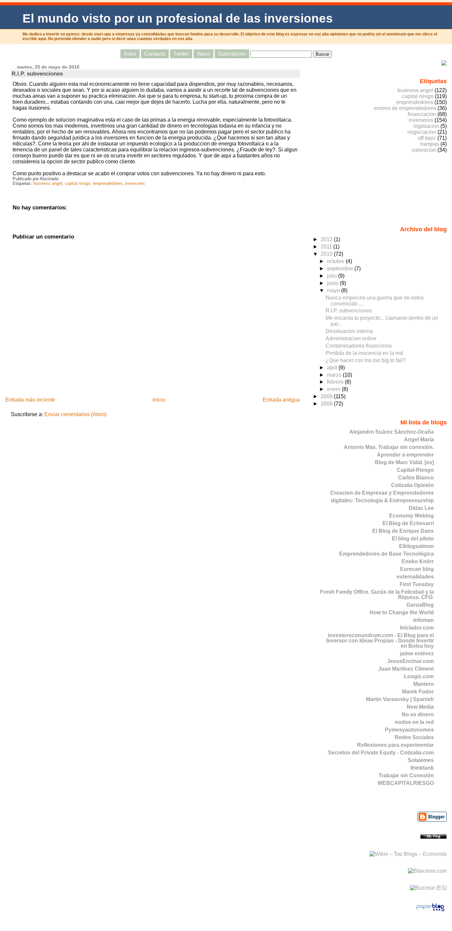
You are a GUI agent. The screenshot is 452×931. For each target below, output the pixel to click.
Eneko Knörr (418, 561)
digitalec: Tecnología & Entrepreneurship (382, 500)
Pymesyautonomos (409, 730)
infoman (423, 620)
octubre (336, 261)
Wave (203, 54)
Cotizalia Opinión (412, 485)
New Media (420, 707)
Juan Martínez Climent (406, 669)
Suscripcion (232, 54)
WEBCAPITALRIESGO (406, 783)
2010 (327, 254)
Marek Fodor (418, 691)
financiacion (422, 114)
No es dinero (418, 714)
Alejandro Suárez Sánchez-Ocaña (391, 432)
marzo (335, 375)
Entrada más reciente (30, 400)
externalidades (415, 576)
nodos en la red (414, 722)
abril (333, 367)
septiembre (340, 268)
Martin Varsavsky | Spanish (400, 699)
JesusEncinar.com (410, 661)
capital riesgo (77, 183)
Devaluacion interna (349, 331)
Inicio (159, 400)
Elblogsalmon (416, 546)
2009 (327, 396)
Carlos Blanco (416, 477)
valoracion (424, 150)
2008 (327, 404)
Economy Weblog (411, 516)
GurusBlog (420, 605)
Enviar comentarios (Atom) (75, 414)
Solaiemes (421, 760)
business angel (47, 183)
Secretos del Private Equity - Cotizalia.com (381, 752)
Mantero (423, 684)
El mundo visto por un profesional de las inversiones (178, 18)
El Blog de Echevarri (408, 523)
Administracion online (351, 338)
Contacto (154, 54)
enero (334, 389)
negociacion (421, 132)
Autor (130, 54)
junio (333, 283)
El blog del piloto (413, 538)
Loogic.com (419, 676)
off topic (427, 138)
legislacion (426, 126)
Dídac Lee (421, 508)
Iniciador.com (417, 627)
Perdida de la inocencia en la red (364, 353)
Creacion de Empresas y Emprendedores (382, 493)
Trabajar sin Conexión (406, 775)
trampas (429, 144)
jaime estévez (417, 653)
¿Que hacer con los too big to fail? (366, 360)
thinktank (422, 768)
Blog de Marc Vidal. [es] (404, 462)
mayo (334, 290)
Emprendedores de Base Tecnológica (386, 554)
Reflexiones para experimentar (395, 745)
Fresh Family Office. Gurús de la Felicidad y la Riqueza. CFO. (377, 594)
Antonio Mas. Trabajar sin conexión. (389, 447)
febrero (336, 382)
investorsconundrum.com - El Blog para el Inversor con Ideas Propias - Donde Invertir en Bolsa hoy (380, 640)
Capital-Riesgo (415, 470)
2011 (327, 246)
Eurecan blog (417, 569)
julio (332, 276)
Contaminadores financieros (359, 346)
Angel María (419, 439)
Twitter (181, 54)
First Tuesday (417, 584)
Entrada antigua (281, 400)
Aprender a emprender (405, 455)
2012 (327, 239)
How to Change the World (402, 612)
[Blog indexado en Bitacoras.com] (427, 871)
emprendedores (107, 183)
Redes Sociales (414, 737)
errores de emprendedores (405, 108)
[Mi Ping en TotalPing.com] (433, 837)
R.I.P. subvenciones (37, 73)
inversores (135, 183)
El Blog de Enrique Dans (403, 531)
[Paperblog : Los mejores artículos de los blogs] (430, 911)
